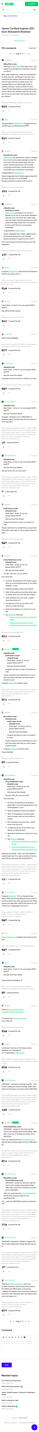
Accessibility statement (27, 1422)
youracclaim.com (19, 1018)
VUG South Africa (7, 1397)
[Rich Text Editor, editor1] (19, 1349)
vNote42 (7, 151)
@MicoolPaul (7, 157)
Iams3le (6, 1044)
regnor (6, 120)
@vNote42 (12, 683)
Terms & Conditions (10, 1422)
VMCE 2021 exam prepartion (11, 1386)
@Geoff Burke (15, 66)
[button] (2, 4)
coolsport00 (8, 334)
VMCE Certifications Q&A (10, 1400)
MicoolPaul (7, 649)
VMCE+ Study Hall (7, 1383)
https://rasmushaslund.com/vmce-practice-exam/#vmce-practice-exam (23, 624)
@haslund (12, 614)
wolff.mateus (8, 363)
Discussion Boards (7, 1389)
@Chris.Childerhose (8, 937)
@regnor (10, 1009)
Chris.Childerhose (10, 402)
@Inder (15, 1009)
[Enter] (3, 10)
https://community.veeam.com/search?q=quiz (23, 618)
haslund (6, 268)
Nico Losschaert (9, 892)
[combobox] (19, 10)
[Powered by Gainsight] (20, 1418)
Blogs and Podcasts (10, 16)
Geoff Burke (8, 60)
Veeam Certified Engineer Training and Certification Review (18, 1393)
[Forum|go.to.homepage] (9, 4)
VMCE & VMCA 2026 (8, 1406)
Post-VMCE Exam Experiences (11, 1380)
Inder (6, 933)
